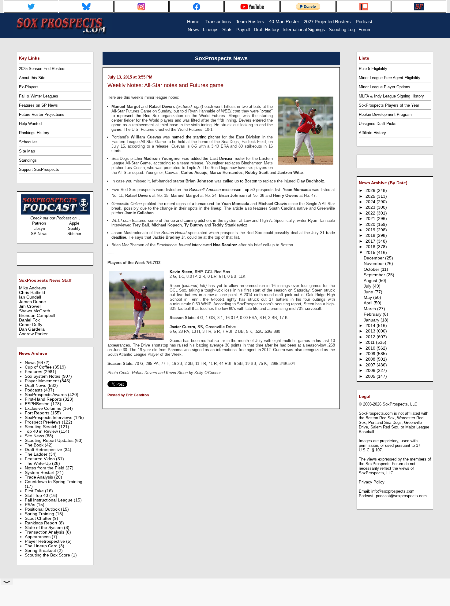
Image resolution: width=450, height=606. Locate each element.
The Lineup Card (42, 546)
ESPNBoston (38, 404)
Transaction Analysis (45, 532)
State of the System (44, 527)
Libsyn (39, 228)
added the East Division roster (218, 158)
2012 (371, 337)
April (368, 303)
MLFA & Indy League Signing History (391, 96)
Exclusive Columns (43, 408)
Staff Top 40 (37, 495)
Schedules (28, 142)
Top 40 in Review (42, 431)
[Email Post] (107, 403)
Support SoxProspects (39, 169)
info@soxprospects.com (392, 491)
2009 (371, 353)
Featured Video (40, 459)
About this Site (32, 77)
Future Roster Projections (41, 114)
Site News (35, 436)
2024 (371, 202)
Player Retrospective (45, 541)
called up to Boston (240, 181)
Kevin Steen (181, 272)
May (368, 297)
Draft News (36, 385)
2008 (371, 359)
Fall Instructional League (49, 500)
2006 (371, 370)
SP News (39, 233)
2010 (371, 348)
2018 (371, 235)
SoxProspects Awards (46, 394)
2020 (371, 224)
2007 (371, 365)
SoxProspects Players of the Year (389, 105)
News (31, 362)
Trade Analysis (39, 477)
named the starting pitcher (196, 137)
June (369, 292)
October (372, 269)
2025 (371, 196)
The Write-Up (38, 463)
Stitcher (74, 233)
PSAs (30, 504)
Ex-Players (29, 87)
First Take (35, 491)
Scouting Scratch (42, 426)
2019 (371, 230)
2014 (371, 325)
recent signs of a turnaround (189, 203)
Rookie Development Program (385, 114)
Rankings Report (41, 523)
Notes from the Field (45, 468)
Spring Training (40, 514)
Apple (74, 223)
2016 (371, 246)
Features (34, 371)
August (371, 280)
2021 (371, 218)
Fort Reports (38, 413)
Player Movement (42, 381)
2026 (371, 190)
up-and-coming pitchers (191, 220)
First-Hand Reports (44, 399)
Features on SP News (38, 105)
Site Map (27, 151)
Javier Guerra (182, 327)
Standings (28, 160)
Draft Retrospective (44, 449)
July (368, 286)
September (375, 275)
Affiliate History (372, 132)
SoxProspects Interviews (49, 417)
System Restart (40, 472)
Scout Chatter (39, 518)
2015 (371, 252)
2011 (371, 342)
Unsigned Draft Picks (377, 123)
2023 (371, 207)
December (374, 258)
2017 (371, 241)
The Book (35, 445)
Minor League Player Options (384, 87)
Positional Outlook (43, 509)
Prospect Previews (43, 422)
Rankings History (34, 132)
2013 (371, 331)
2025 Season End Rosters (42, 68)
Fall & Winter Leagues (38, 96)
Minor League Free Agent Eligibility (389, 77)
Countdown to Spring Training (53, 481)
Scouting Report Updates (50, 440)
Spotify (74, 228)
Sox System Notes (43, 376)
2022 (371, 213)
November (374, 263)
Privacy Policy (371, 482)
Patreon (39, 223)
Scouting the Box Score (48, 555)
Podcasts (34, 390)
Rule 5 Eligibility (373, 68)
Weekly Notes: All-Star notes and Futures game (165, 85)
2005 (371, 376)
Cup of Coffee (39, 367)
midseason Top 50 (222, 189)
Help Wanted (30, 123)
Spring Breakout (41, 550)
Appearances (38, 536)
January (372, 320)
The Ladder (37, 454)
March (370, 309)
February (373, 314)
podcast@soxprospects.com (401, 496)
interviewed (214, 245)
